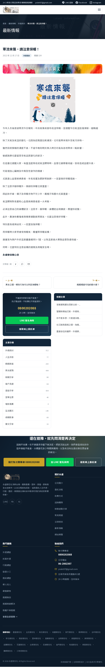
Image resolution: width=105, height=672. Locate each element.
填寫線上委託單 (27, 328)
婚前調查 (7, 578)
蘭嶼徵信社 (8, 651)
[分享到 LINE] (22, 264)
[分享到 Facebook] (15, 264)
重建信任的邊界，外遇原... (68, 331)
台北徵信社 (30, 632)
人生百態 (27, 357)
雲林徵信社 (36, 638)
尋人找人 (7, 584)
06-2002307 (65, 563)
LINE (5, 501)
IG (19, 501)
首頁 (4, 23)
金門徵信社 (60, 644)
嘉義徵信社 (49, 638)
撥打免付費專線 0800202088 (24, 462)
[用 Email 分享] (28, 264)
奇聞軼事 (27, 417)
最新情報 (12, 23)
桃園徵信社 (56, 632)
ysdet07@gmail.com (43, 2)
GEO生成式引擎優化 (94, 662)
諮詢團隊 (59, 502)
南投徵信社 (23, 638)
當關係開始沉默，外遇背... (68, 311)
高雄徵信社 (75, 638)
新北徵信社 (43, 632)
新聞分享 (27, 377)
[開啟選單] (99, 10)
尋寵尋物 (7, 590)
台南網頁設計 (78, 662)
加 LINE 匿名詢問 (60, 462)
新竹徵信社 (69, 632)
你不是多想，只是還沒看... (68, 318)
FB (12, 501)
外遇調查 (7, 552)
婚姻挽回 (7, 597)
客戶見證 (27, 383)
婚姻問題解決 (9, 603)
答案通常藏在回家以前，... (68, 304)
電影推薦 (27, 403)
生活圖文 (27, 410)
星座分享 (27, 390)
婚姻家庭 (27, 363)
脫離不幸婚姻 (9, 610)
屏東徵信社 (88, 638)
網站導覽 (59, 534)
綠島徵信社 (86, 644)
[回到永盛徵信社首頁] (11, 9)
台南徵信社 (62, 638)
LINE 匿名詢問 (27, 320)
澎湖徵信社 (47, 644)
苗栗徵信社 (82, 632)
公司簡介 (59, 482)
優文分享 (27, 423)
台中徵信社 (96, 632)
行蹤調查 (7, 565)
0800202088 (26, 2)
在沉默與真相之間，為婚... (68, 324)
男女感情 (27, 370)
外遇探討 (21, 23)
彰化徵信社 (10, 638)
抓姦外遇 (7, 558)
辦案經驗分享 (61, 508)
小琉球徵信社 (22, 651)
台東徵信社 (34, 644)
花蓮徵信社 (21, 644)
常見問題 (59, 515)
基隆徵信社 (17, 632)
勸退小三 (7, 571)
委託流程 (59, 489)
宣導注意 (27, 397)
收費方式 (59, 495)
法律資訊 (59, 521)
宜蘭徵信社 (8, 644)
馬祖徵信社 (73, 644)
